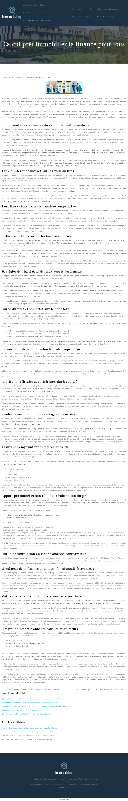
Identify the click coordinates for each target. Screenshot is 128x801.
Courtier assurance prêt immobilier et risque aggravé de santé (28, 736)
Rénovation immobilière (83, 17)
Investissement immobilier (35, 13)
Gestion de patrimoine (107, 9)
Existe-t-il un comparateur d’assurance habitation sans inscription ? (30, 728)
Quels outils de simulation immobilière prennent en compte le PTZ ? (30, 699)
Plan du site (64, 800)
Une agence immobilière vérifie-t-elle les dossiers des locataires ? (29, 703)
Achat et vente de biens (34, 5)
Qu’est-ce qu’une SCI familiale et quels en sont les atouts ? (26, 714)
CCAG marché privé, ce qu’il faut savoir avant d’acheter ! (100, 690)
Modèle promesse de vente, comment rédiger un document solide (31, 690)
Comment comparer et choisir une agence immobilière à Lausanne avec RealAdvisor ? (37, 706)
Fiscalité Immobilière (106, 17)
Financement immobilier (83, 9)
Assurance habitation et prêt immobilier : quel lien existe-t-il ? (28, 732)
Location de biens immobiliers (37, 21)
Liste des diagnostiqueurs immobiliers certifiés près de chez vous (29, 739)
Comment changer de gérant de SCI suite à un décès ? (24, 710)
